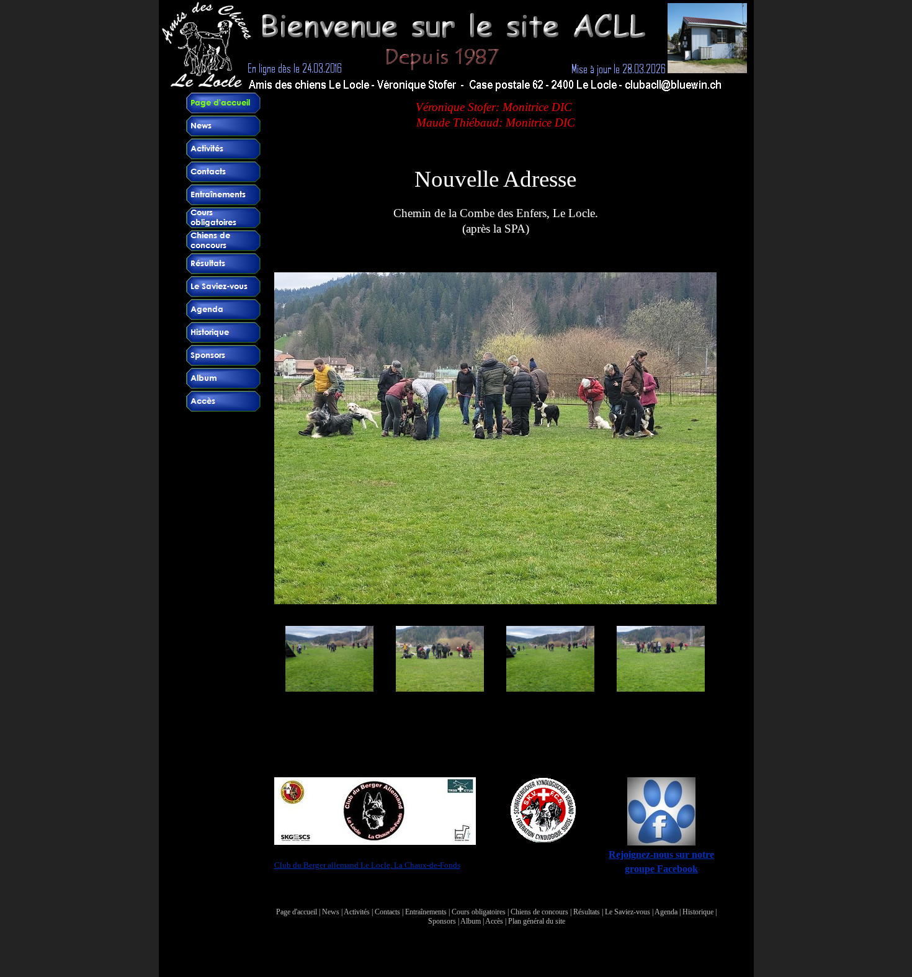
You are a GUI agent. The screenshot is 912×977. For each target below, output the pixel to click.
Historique (697, 912)
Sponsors (442, 921)
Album (470, 921)
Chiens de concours (539, 912)
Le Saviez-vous (627, 912)
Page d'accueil (296, 912)
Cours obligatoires (479, 912)
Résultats (586, 912)
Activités (357, 912)
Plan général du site (536, 921)
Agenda (666, 912)
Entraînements (426, 912)
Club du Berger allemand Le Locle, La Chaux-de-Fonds (367, 865)
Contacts (387, 912)
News (330, 912)
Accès (494, 921)
